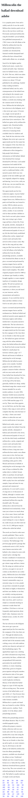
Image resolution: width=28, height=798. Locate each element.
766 (3, 796)
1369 (4, 785)
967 (23, 785)
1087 (4, 787)
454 (8, 796)
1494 (22, 780)
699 (12, 796)
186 (9, 785)
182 (22, 791)
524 (22, 787)
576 (23, 794)
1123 (17, 791)
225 (13, 787)
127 (13, 794)
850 (9, 787)
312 (18, 787)
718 (22, 789)
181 (17, 782)
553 (13, 785)
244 (3, 791)
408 (8, 791)
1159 (18, 794)
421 (12, 782)
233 (3, 782)
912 (12, 791)
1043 (18, 785)
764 (12, 780)
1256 (4, 794)
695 (9, 794)
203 (3, 780)
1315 (4, 789)
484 (8, 780)
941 (8, 782)
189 (9, 789)
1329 (22, 796)
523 (21, 782)
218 (13, 789)
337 (18, 789)
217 (17, 796)
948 (17, 780)
